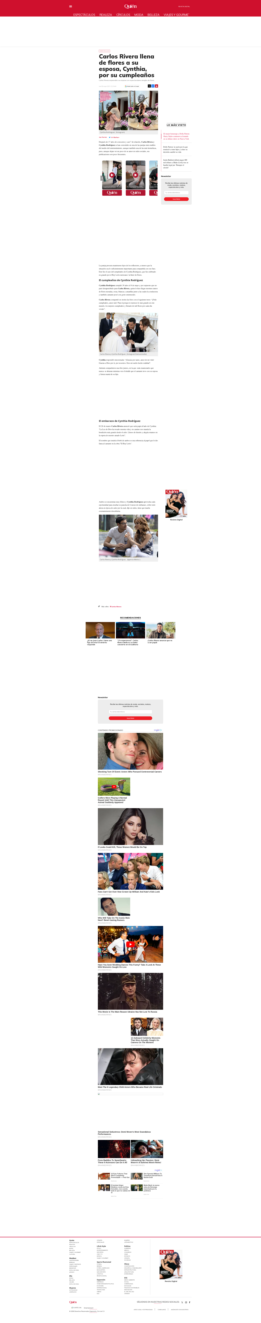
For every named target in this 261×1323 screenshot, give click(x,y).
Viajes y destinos (75, 1264)
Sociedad (127, 1260)
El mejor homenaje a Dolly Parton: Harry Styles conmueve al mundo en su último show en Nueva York (176, 136)
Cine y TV (99, 1254)
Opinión (99, 1240)
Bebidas (72, 1262)
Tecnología (101, 1289)
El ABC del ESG (129, 1291)
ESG (98, 1293)
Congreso (127, 1252)
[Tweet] (149, 86)
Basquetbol (101, 1270)
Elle (70, 1276)
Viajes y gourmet (177, 15)
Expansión (101, 1280)
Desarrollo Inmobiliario (133, 1268)
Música (99, 1256)
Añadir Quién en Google (133, 86)
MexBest (72, 1258)
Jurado (71, 1272)
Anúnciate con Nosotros (179, 1309)
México (126, 1250)
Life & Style (101, 1246)
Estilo (99, 1248)
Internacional (102, 1288)
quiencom (187, 1302)
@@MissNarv (115, 137)
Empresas (100, 1282)
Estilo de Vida (74, 1270)
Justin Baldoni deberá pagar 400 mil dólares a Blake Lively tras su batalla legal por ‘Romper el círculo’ (175, 164)
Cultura (72, 1254)
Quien (182, 1302)
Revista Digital (184, 6)
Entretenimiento (102, 1250)
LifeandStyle (128, 1242)
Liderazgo (72, 1292)
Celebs (71, 1282)
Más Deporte (101, 1272)
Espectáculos (84, 15)
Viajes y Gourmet (75, 1252)
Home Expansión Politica (105, 1284)
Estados (127, 1256)
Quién (71, 1240)
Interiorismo (128, 1274)
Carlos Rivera (116, 607)
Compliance (162, 1309)
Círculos (123, 15)
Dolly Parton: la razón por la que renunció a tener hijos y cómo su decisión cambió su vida (175, 149)
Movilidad (127, 1286)
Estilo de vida (74, 1284)
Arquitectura (129, 1272)
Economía (100, 1286)
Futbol (99, 1264)
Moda (138, 15)
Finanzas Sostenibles (131, 1288)
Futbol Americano (103, 1268)
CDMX (126, 1254)
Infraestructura (130, 1270)
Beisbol (99, 1266)
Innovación (128, 1289)
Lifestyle (100, 1274)
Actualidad (73, 1290)
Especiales (100, 1242)
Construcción (129, 1266)
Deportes (100, 1252)
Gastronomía (74, 1260)
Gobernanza (128, 1284)
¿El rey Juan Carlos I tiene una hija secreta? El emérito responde (99, 642)
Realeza (106, 15)
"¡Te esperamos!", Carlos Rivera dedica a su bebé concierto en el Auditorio (127, 642)
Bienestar (72, 1268)
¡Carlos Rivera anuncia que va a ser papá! (160, 641)
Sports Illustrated (104, 1262)
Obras (99, 1291)
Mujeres (72, 1288)
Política (127, 1246)
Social (126, 1282)
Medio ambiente (129, 1280)
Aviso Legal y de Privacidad (143, 1309)
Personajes (73, 1266)
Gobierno (127, 1248)
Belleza (153, 15)
